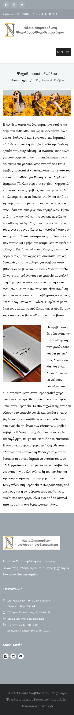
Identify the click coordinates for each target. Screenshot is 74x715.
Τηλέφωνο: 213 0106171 (17, 14)
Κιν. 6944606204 (46, 14)
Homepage (18, 80)
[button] (61, 52)
